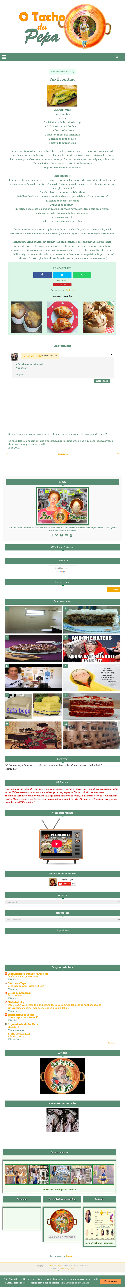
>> (118, 454)
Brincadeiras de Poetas (21, 1014)
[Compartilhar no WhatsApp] (82, 275)
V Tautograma (16, 1036)
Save (63, 285)
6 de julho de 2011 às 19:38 (49, 355)
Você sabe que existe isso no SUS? (26, 985)
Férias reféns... (15, 995)
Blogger (70, 1256)
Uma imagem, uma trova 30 (23, 1017)
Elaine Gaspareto (67, 1268)
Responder (102, 380)
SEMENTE (13, 1026)
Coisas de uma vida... (19, 992)
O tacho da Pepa (17, 983)
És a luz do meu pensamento (23, 976)
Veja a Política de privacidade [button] (75, 1283)
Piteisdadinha (16, 1002)
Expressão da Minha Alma (23, 1024)
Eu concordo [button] (110, 1281)
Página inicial (62, 454)
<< (7, 454)
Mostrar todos (114, 1043)
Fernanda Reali (32, 356)
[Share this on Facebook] (42, 275)
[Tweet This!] (62, 275)
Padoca (70, 290)
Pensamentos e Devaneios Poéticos (28, 973)
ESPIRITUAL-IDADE (19, 1033)
